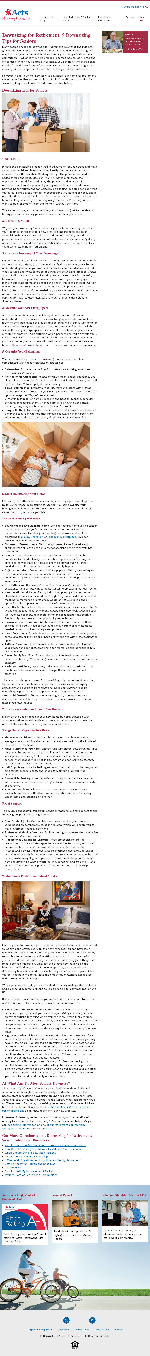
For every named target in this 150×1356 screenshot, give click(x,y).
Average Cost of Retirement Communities (31, 1174)
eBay (26, 536)
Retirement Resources (104, 19)
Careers (130, 17)
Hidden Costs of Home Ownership (26, 1156)
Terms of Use (101, 1329)
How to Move (13, 1167)
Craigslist (37, 536)
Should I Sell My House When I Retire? (29, 1171)
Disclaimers (63, 1329)
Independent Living (46, 19)
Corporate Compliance (39, 1329)
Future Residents (133, 6)
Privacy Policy (82, 1329)
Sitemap (118, 1329)
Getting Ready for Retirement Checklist (30, 1163)
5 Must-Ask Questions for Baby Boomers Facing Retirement (43, 1160)
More (143, 17)
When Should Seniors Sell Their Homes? (30, 1152)
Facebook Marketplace (62, 536)
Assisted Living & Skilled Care (77, 19)
